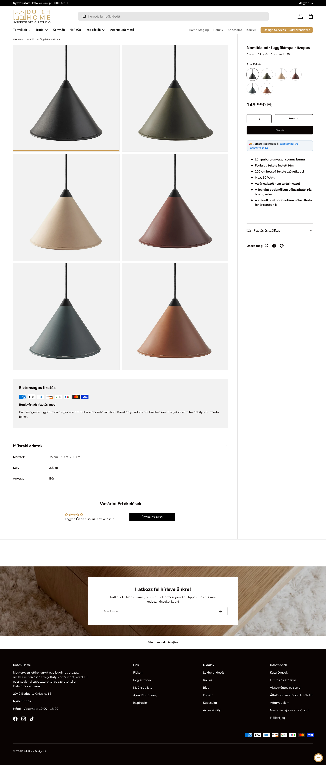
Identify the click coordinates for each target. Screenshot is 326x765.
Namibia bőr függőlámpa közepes (44, 39)
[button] (311, 16)
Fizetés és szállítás (283, 680)
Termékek (20, 30)
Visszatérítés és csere (285, 687)
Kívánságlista (142, 687)
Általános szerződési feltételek (291, 695)
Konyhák (59, 30)
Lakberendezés (214, 672)
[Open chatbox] (318, 757)
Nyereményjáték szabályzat (290, 710)
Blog (206, 687)
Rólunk (218, 30)
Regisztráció (142, 680)
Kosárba (293, 118)
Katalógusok (279, 672)
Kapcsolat (235, 30)
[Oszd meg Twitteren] (266, 245)
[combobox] (173, 16)
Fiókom (138, 672)
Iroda (40, 30)
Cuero (250, 54)
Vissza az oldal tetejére (163, 642)
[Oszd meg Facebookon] (274, 245)
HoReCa (75, 30)
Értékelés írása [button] (152, 517)
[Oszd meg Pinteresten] (281, 245)
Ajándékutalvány (145, 695)
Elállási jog (277, 718)
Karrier (251, 30)
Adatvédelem (279, 702)
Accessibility (212, 710)
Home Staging (199, 30)
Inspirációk (93, 30)
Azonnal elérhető (122, 30)
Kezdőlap (18, 39)
